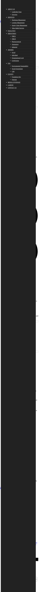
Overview (14, 14)
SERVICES (11, 17)
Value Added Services (18, 28)
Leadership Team (17, 12)
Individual (15, 55)
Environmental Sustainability (20, 66)
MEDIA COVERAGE (14, 82)
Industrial (14, 47)
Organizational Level (18, 58)
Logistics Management (18, 22)
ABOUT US (11, 9)
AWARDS (11, 50)
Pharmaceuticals (16, 41)
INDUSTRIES (12, 33)
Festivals (14, 79)
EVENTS (10, 74)
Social (13, 52)
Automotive (15, 44)
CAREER (10, 85)
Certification (15, 60)
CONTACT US (12, 88)
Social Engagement (17, 69)
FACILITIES (11, 31)
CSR (13, 71)
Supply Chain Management (19, 25)
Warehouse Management (19, 20)
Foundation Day (16, 77)
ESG (9, 63)
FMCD (14, 39)
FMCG (14, 36)
